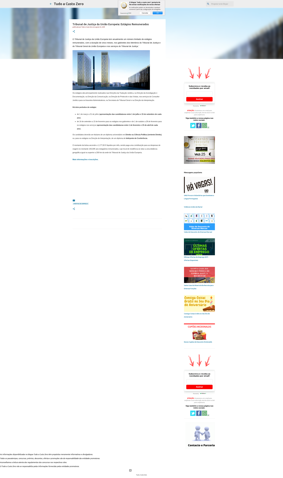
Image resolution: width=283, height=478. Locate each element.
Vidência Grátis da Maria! (193, 207)
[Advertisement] (117, 183)
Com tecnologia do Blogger (143, 470)
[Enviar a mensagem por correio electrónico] (74, 201)
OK (158, 13)
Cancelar (145, 13)
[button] (74, 31)
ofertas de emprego (80, 203)
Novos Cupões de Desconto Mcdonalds (198, 342)
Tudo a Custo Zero (69, 4)
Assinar (199, 99)
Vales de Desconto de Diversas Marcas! (198, 232)
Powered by (123, 13)
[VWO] (129, 13)
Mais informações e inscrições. (85, 159)
